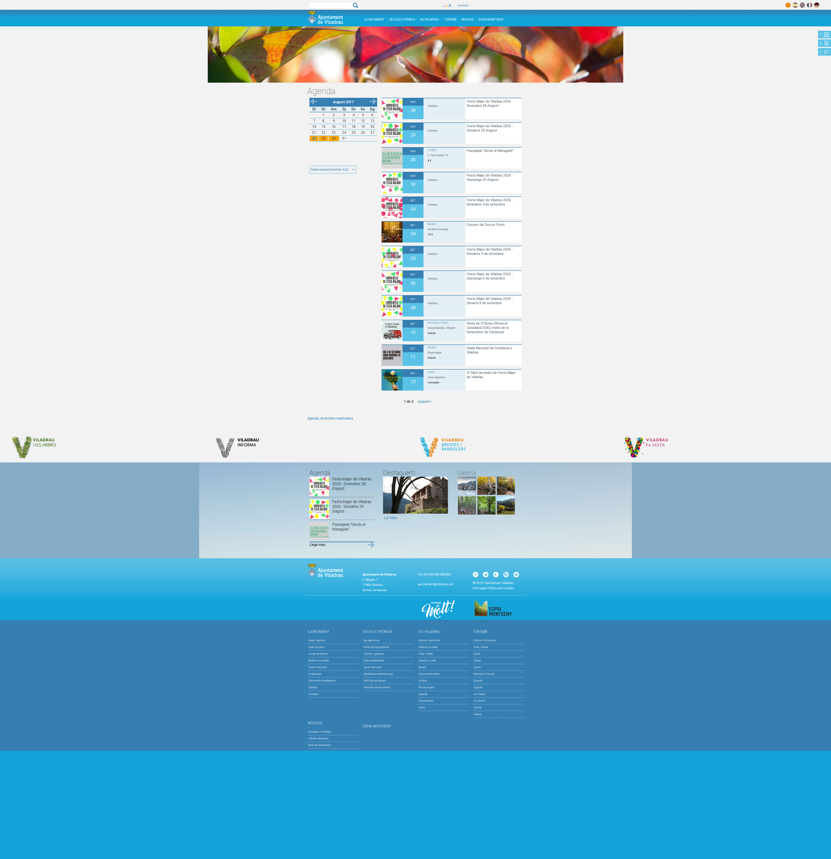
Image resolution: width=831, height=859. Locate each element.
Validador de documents (377, 687)
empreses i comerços (319, 731)
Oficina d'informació (485, 640)
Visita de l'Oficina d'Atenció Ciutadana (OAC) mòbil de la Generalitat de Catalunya (488, 327)
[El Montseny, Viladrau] (506, 513)
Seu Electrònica (402, 19)
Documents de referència (321, 680)
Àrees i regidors (316, 640)
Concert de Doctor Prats (486, 225)
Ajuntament (375, 19)
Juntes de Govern (318, 653)
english (802, 5)
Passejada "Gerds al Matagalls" (490, 151)
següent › (425, 401)
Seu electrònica (372, 640)
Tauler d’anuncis (373, 667)
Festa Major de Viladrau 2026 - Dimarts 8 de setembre (490, 301)
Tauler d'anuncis (317, 667)
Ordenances (315, 674)
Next (444, 500)
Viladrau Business (318, 738)
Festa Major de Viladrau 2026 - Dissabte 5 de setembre (490, 251)
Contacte (313, 694)
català (788, 5)
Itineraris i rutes (427, 660)
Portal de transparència (376, 647)
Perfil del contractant (375, 680)
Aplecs (477, 660)
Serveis (422, 667)
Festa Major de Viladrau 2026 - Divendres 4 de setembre (490, 202)
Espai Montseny (491, 19)
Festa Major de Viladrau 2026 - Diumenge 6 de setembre (490, 276)
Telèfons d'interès (428, 647)
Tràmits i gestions (374, 653)
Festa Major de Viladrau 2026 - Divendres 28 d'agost (490, 103)
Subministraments (429, 674)
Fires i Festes (426, 653)
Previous (386, 500)
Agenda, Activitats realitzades (330, 418)
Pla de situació (427, 687)
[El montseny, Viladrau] (467, 494)
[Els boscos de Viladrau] (486, 494)
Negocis (468, 19)
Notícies (312, 687)
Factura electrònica (374, 660)
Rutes (477, 653)
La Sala (390, 517)
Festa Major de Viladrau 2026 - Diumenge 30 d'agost (490, 177)
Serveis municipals (318, 660)
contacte (463, 5)
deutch (816, 5)
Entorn (477, 667)
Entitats (423, 680)
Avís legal (479, 588)
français (809, 5)
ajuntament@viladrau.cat (435, 584)
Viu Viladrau (429, 19)
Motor (422, 707)
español (795, 5)
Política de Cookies (501, 588)
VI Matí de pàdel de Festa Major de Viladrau (491, 375)
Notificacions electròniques (378, 674)
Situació (478, 680)
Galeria (478, 714)
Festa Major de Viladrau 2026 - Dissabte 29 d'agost (490, 128)
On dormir (479, 700)
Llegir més (317, 545)
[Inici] (325, 17)
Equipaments (426, 700)
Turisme (450, 19)
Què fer (478, 707)
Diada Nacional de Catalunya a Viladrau (489, 350)
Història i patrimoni (429, 640)
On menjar (480, 694)
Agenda (423, 694)
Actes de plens (316, 647)
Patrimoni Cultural (484, 674)
